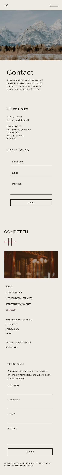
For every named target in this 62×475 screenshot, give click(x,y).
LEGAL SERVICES (14, 292)
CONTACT (10, 310)
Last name (14, 399)
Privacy (39, 463)
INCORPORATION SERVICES (19, 298)
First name (14, 385)
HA (6, 5)
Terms (48, 463)
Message (12, 428)
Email (11, 414)
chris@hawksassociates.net (18, 342)
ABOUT (9, 286)
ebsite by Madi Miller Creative (19, 465)
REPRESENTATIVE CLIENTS (18, 304)
